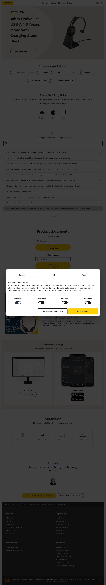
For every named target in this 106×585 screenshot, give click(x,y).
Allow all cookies (83, 311)
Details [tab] (53, 275)
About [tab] (84, 275)
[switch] (41, 302)
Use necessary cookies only (53, 311)
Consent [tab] (22, 275)
